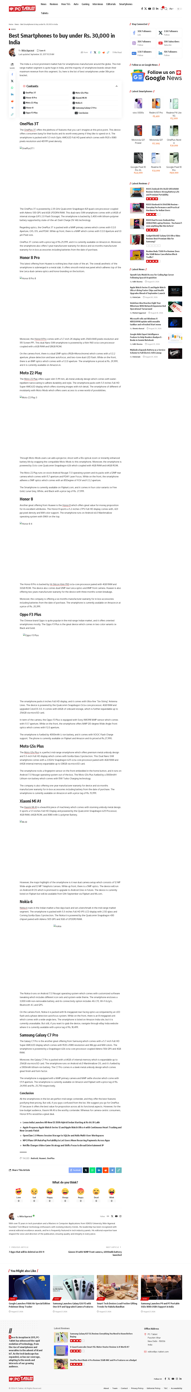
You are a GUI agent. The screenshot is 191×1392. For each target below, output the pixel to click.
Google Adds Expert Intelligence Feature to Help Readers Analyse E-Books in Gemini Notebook (146, 337)
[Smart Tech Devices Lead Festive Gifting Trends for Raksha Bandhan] (117, 1287)
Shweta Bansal (138, 328)
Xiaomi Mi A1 (81, 98)
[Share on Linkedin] (12, 94)
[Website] (108, 1216)
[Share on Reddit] (104, 52)
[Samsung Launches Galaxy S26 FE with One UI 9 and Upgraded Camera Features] (73, 1287)
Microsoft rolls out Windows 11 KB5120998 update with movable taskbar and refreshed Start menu (145, 321)
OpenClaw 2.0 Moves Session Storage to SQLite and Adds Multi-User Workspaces (63, 1135)
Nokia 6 (79, 103)
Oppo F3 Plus (32, 113)
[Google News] (143, 53)
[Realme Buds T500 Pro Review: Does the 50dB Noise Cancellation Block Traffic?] (137, 255)
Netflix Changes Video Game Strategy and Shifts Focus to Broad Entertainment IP (63, 1145)
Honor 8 (29, 108)
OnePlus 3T (31, 92)
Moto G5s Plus (82, 93)
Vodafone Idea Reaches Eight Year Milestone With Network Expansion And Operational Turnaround (148, 306)
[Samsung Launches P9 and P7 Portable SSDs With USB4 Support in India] (161, 1287)
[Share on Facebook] (91, 52)
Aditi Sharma (137, 281)
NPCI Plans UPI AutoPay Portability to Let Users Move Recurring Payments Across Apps (66, 1140)
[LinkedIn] (157, 9)
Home (11, 24)
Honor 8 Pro (31, 97)
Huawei (42, 1158)
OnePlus (51, 1158)
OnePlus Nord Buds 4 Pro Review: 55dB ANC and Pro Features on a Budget (103, 1360)
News (17, 24)
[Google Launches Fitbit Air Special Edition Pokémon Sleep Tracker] (29, 1287)
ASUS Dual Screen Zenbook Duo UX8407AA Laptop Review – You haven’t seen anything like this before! (164, 223)
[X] (146, 9)
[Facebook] (142, 9)
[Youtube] (169, 43)
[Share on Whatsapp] (99, 52)
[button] (166, 8)
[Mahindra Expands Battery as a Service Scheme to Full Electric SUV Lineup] (175, 353)
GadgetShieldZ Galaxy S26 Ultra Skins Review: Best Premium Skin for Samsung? (163, 238)
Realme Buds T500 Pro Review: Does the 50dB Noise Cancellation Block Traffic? (163, 254)
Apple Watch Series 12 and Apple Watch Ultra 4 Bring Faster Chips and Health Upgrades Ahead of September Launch (148, 290)
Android (34, 1158)
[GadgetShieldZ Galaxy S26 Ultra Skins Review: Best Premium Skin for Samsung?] (137, 239)
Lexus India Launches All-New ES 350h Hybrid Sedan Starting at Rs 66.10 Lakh (61, 1122)
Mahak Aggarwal (139, 313)
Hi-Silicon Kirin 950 (59, 584)
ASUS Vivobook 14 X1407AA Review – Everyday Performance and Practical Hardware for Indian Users (162, 207)
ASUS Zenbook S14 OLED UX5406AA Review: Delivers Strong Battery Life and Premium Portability (162, 192)
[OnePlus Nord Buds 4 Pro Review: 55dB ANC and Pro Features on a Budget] (61, 1364)
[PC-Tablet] (22, 9)
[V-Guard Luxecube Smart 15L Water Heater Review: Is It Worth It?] (61, 1350)
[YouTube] (150, 9)
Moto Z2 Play (32, 102)
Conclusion (83, 113)
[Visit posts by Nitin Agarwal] (13, 52)
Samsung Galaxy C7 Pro (86, 108)
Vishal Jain (136, 297)
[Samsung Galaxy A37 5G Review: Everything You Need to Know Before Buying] (61, 1337)
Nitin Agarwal (28, 50)
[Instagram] (153, 9)
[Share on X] (95, 52)
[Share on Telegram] (12, 107)
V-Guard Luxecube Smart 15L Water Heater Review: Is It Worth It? (99, 1347)
